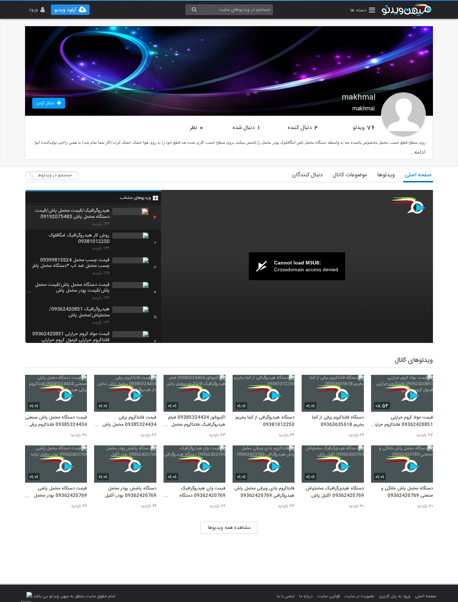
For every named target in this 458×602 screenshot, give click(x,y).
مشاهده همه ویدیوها (229, 528)
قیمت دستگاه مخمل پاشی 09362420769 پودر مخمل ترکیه (60, 492)
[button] (363, 11)
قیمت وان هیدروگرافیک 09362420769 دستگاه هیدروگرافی (202, 492)
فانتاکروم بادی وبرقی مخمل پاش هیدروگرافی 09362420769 (264, 492)
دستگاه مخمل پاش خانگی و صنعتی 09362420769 (407, 492)
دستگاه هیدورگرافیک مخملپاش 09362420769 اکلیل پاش (335, 492)
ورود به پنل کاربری (394, 596)
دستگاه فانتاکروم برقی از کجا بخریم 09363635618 (338, 421)
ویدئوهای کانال (414, 360)
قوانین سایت (328, 596)
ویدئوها (386, 175)
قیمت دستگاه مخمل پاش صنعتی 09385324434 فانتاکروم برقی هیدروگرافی (56, 421)
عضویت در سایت (359, 596)
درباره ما (306, 596)
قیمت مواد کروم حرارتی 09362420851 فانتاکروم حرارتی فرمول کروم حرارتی (402, 421)
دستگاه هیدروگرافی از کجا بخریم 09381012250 (264, 421)
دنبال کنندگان (307, 175)
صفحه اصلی (418, 175)
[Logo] (408, 205)
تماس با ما (285, 596)
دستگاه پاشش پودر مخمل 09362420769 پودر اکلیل (130, 492)
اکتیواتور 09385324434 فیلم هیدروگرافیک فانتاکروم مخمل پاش (196, 421)
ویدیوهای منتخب (135, 197)
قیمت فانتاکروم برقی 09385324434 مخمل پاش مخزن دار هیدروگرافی (129, 421)
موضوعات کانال (350, 175)
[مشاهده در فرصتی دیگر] (424, 384)
